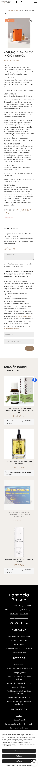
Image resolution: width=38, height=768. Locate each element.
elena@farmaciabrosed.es (24, 316)
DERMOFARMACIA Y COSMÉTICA (19, 637)
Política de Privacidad (20, 765)
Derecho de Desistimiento (19, 728)
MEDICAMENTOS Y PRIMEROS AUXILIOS (19, 649)
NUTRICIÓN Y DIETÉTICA (19, 653)
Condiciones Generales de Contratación (19, 724)
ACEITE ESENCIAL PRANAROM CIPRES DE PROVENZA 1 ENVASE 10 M (19, 410)
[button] (31, 21)
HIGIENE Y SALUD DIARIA (19, 641)
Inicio (5, 11)
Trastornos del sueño (19, 687)
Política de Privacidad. (11, 329)
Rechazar (19, 756)
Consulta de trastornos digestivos (19, 683)
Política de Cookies (10, 765)
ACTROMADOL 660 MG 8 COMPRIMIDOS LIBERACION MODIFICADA (19, 515)
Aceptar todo (19, 751)
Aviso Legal (30, 765)
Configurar (19, 761)
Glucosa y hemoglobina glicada (19, 698)
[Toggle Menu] (35, 2)
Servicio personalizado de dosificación (19, 669)
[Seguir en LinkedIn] (26, 623)
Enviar (29, 348)
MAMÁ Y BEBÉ (19, 645)
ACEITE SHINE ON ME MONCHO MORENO (19, 463)
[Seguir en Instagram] (11, 623)
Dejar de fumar (19, 665)
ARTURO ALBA (14, 60)
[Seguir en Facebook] (21, 623)
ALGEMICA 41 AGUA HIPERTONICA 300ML (19, 560)
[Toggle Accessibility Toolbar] (35, 380)
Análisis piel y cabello (19, 673)
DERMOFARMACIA (13, 11)
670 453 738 (24, 614)
